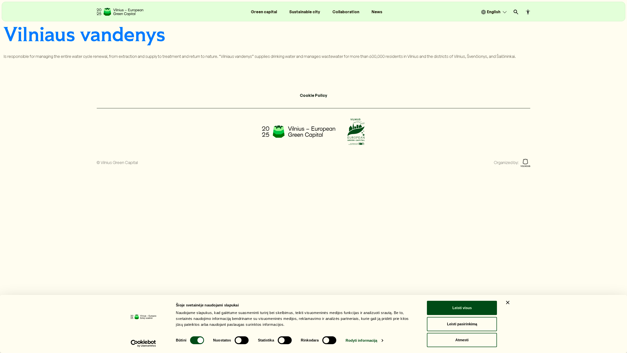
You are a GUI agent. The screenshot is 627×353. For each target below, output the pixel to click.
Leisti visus (462, 308)
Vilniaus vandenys (84, 35)
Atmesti (462, 340)
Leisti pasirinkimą (462, 324)
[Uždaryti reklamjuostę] (507, 302)
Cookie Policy (313, 95)
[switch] (242, 340)
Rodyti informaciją (361, 340)
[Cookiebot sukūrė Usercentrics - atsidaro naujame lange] (143, 343)
